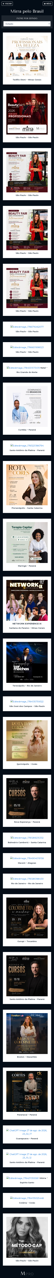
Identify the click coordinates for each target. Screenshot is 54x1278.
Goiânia (23, 1203)
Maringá (22, 566)
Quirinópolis (23, 764)
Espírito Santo (27, 1182)
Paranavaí (22, 1115)
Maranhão (32, 1057)
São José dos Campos (20, 706)
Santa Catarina (34, 508)
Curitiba (22, 430)
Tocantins (32, 941)
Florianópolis (18, 508)
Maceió (21, 863)
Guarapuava (22, 1138)
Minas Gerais (34, 80)
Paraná (32, 430)
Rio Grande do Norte (27, 372)
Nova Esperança (22, 822)
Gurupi (20, 941)
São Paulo (21, 137)
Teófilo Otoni (19, 80)
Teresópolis (19, 686)
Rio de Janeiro (34, 686)
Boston (20, 1057)
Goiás (34, 764)
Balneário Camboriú (18, 842)
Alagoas (32, 863)
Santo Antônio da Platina (22, 450)
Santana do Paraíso (19, 628)
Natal (43, 368)
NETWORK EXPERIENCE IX (27, 623)
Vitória (42, 1178)
